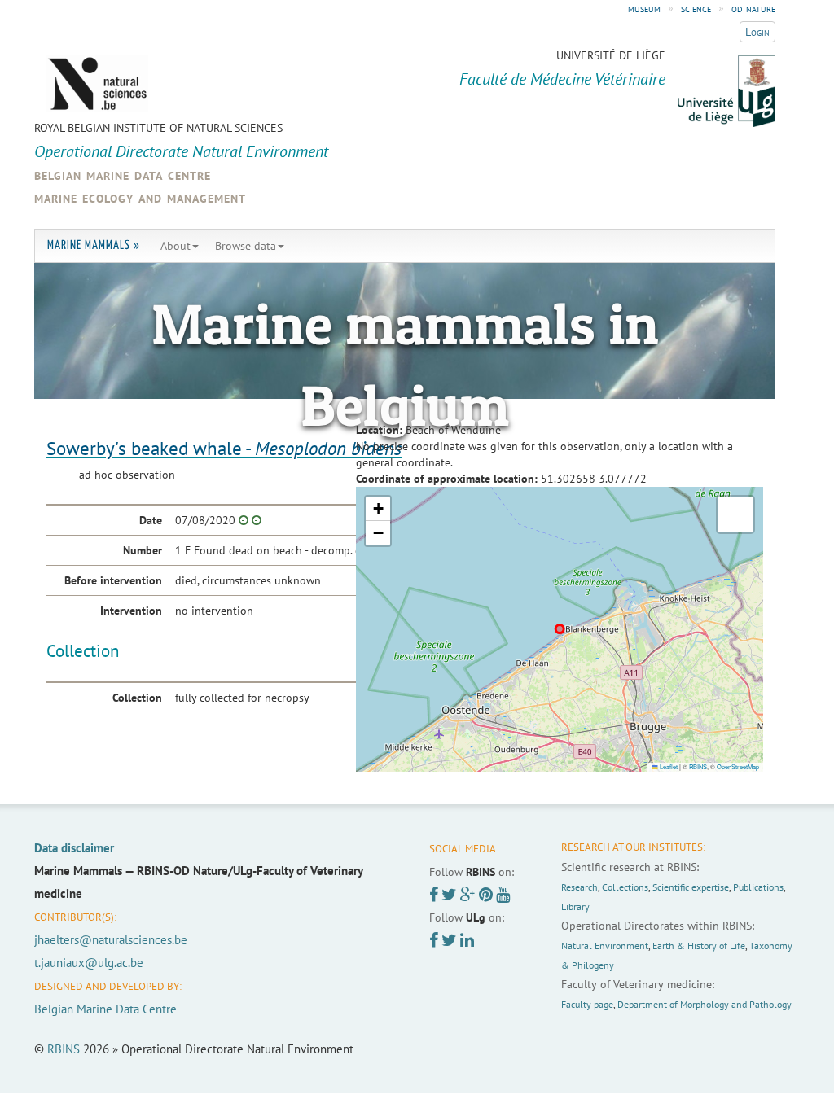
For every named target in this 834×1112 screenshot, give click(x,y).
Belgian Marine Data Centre (105, 1009)
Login (757, 31)
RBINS (698, 766)
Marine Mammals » (93, 245)
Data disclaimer (74, 848)
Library (575, 906)
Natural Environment (604, 945)
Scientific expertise (690, 887)
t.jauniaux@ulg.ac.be (88, 962)
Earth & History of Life (698, 945)
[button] (378, 509)
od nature (753, 8)
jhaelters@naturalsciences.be (110, 940)
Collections (625, 887)
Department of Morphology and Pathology (704, 1004)
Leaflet (668, 766)
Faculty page (587, 1004)
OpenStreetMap (738, 766)
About (175, 246)
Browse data (245, 246)
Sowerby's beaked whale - (224, 448)
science (696, 8)
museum (644, 8)
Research (579, 887)
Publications (758, 887)
